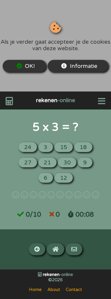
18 (83, 147)
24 (27, 147)
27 (27, 162)
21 (47, 162)
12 (63, 178)
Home (35, 289)
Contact (74, 289)
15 (63, 147)
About (53, 289)
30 (67, 162)
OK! (30, 66)
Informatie (83, 66)
